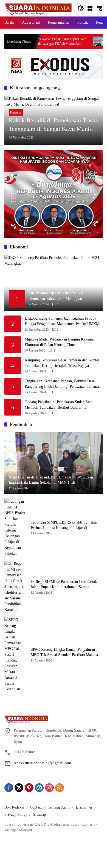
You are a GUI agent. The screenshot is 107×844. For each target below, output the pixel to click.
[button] (80, 8)
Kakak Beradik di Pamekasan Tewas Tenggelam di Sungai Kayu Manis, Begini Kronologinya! (53, 125)
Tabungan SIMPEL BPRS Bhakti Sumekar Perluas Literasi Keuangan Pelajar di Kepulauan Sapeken (64, 525)
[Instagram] (49, 787)
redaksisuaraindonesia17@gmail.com (42, 763)
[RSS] (59, 787)
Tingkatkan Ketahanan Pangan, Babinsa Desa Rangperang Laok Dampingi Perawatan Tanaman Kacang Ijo (63, 384)
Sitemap (39, 814)
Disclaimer (84, 807)
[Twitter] (19, 787)
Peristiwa (15, 112)
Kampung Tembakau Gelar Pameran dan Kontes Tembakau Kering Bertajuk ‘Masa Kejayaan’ (62, 363)
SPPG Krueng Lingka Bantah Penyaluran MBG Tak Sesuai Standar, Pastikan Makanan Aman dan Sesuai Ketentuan (65, 652)
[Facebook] (8, 787)
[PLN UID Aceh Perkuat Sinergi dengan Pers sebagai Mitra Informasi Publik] (83, 41)
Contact (36, 807)
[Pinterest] (29, 787)
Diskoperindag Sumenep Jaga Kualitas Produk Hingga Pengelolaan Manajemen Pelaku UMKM (62, 321)
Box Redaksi (14, 807)
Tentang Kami (59, 807)
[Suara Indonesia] (38, 8)
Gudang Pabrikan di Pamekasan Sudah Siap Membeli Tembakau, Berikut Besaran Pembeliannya (58, 405)
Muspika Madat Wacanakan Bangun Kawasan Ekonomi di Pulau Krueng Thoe (60, 342)
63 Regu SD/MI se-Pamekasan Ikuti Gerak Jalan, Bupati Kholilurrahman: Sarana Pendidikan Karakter (64, 585)
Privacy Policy (15, 814)
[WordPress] (39, 787)
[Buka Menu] (90, 8)
